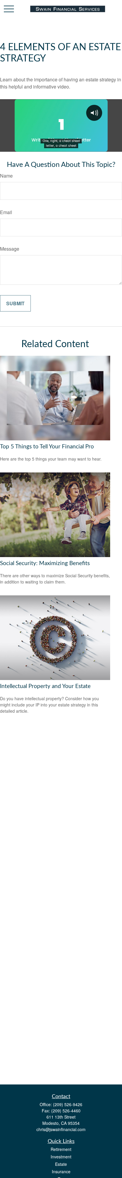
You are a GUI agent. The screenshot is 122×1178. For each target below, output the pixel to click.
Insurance (61, 1171)
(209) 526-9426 (67, 1104)
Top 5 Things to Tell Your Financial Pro (47, 447)
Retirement (61, 1149)
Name (6, 175)
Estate (61, 1164)
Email (6, 212)
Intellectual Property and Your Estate (45, 686)
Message (9, 248)
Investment (61, 1157)
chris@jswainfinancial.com (61, 1129)
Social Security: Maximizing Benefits (45, 563)
